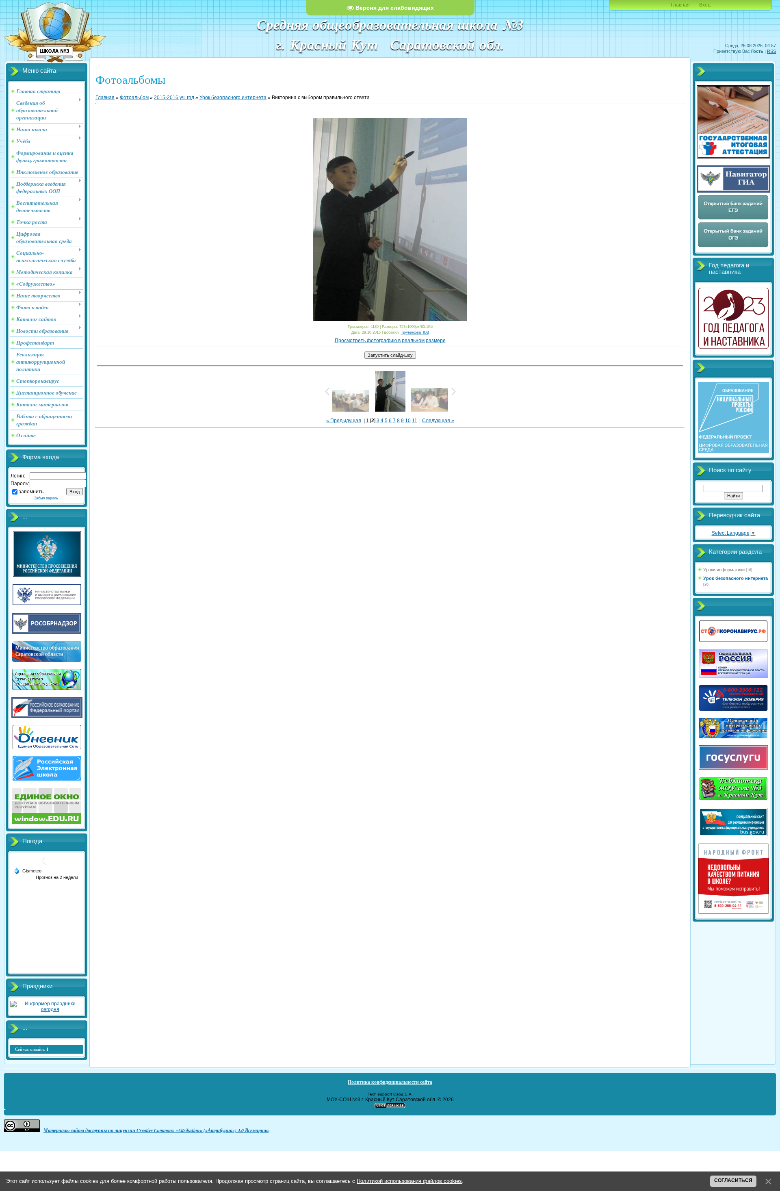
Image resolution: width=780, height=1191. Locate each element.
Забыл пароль (46, 498)
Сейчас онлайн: (32, 1049)
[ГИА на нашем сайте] (733, 157)
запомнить (31, 492)
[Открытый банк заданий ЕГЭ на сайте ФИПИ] (733, 218)
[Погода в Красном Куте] (47, 864)
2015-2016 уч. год (174, 97)
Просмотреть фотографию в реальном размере (390, 340)
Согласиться (733, 1180)
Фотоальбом (134, 97)
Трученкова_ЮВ (415, 332)
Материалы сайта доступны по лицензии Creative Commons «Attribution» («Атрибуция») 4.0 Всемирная (156, 1130)
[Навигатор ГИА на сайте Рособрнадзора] (733, 191)
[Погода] (28, 870)
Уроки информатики (724, 569)
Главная (680, 5)
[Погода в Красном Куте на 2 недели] (57, 877)
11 (414, 420)
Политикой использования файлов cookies (409, 1181)
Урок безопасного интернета (232, 97)
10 (408, 420)
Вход (705, 5)
